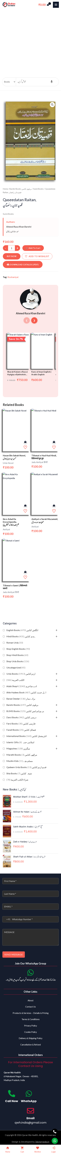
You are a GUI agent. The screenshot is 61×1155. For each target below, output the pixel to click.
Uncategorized (15, 667)
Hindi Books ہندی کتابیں (21, 636)
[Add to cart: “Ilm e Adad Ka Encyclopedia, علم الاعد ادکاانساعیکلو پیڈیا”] (25, 505)
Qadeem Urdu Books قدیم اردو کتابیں (26, 767)
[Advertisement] (30, 41)
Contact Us (30, 1006)
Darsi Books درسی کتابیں (21, 717)
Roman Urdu (14, 642)
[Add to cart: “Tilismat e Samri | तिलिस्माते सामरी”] (25, 572)
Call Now (11, 1101)
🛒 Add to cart (33, 248)
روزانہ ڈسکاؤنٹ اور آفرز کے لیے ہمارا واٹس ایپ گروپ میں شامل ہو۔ (30, 980)
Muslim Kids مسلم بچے (19, 761)
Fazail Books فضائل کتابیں (21, 729)
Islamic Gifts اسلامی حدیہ (20, 742)
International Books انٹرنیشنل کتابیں (26, 736)
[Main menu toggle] (56, 5)
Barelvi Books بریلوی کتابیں (22, 705)
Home (5, 189)
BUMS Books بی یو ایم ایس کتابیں (25, 711)
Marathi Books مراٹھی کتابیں (21, 754)
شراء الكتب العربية (17, 779)
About (30, 1000)
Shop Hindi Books (17, 655)
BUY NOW (11, 256)
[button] (52, 104)
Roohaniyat (13, 277)
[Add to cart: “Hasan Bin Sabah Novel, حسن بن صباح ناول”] (25, 442)
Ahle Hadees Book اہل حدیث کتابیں (26, 692)
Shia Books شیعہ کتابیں (19, 773)
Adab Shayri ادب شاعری (21, 686)
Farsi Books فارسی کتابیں (20, 723)
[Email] (30, 1110)
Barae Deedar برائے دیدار (20, 698)
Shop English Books (18, 648)
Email (31, 1118)
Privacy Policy (30, 1025)
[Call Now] (11, 1093)
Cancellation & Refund (30, 1044)
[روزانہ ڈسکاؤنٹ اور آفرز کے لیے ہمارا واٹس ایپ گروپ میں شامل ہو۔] (30, 972)
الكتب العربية (15, 680)
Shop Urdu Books (17, 661)
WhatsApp (29, 1101)
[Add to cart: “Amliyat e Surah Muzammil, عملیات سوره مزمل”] (54, 505)
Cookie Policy (30, 1032)
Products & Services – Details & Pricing (31, 1013)
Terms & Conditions (31, 1019)
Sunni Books (38, 189)
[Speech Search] (51, 82)
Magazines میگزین (18, 748)
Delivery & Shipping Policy (30, 1038)
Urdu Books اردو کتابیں (20, 673)
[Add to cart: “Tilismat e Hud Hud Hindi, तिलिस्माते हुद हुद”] (54, 442)
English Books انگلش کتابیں (22, 630)
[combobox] (6, 919)
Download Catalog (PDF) (24, 264)
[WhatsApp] (28, 1093)
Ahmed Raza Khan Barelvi (18, 226)
